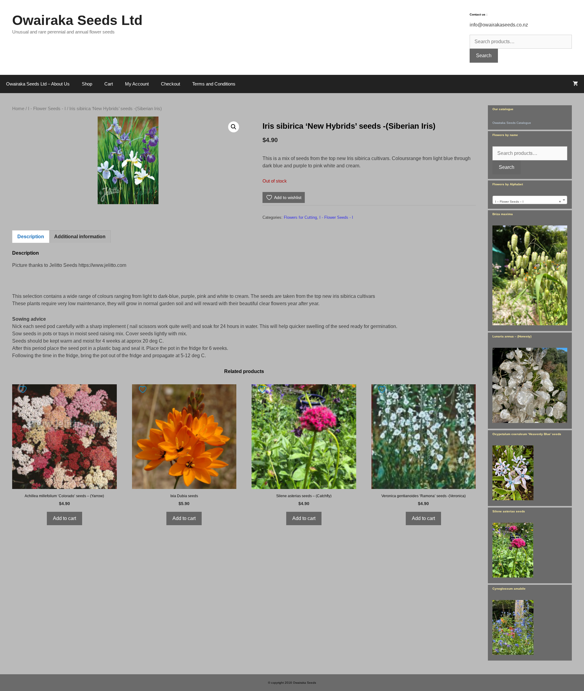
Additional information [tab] (80, 236)
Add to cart (64, 518)
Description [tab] (30, 236)
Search (484, 55)
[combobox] (529, 200)
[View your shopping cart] (575, 84)
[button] (233, 126)
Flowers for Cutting (300, 217)
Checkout (170, 83)
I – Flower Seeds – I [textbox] (528, 201)
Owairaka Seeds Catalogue (511, 122)
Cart (108, 83)
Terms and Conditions (213, 83)
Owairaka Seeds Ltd (77, 20)
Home (18, 108)
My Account (137, 83)
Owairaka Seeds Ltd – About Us (38, 83)
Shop (87, 83)
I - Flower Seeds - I (47, 108)
